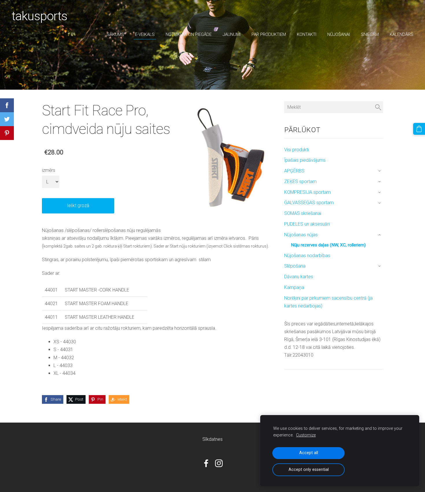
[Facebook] (206, 463)
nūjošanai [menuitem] (338, 34)
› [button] (380, 171)
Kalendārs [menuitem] (401, 34)
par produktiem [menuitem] (269, 34)
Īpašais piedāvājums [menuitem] (305, 160)
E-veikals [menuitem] (145, 34)
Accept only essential (309, 469)
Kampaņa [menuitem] (294, 287)
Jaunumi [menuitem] (232, 34)
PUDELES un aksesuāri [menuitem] (307, 224)
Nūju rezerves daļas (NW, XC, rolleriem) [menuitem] (328, 245)
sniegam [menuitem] (370, 34)
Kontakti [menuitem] (306, 34)
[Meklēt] (378, 107)
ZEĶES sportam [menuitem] (300, 181)
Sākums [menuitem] (115, 34)
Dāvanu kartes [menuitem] (298, 276)
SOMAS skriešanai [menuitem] (302, 213)
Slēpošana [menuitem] (295, 266)
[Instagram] (219, 463)
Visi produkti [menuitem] (296, 149)
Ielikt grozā (78, 205)
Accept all (308, 452)
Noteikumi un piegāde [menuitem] (189, 34)
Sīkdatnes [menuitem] (212, 439)
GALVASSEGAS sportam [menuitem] (309, 202)
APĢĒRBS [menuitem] (294, 171)
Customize (306, 435)
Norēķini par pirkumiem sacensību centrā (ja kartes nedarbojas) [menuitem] (328, 302)
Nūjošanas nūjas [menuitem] (301, 234)
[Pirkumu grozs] (419, 129)
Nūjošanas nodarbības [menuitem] (307, 255)
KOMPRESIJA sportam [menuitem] (307, 192)
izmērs (48, 170)
